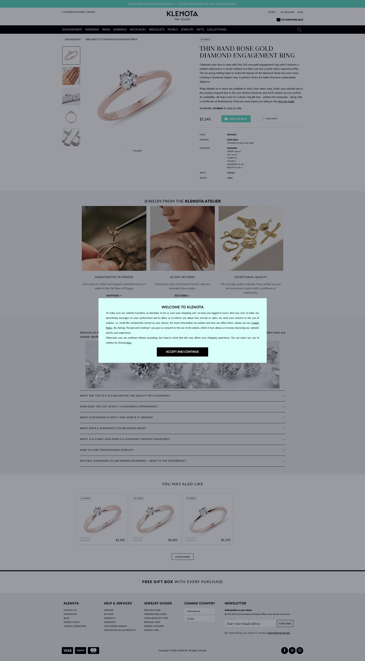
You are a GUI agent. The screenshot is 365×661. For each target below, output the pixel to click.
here (128, 343)
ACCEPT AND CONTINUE (182, 351)
